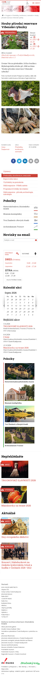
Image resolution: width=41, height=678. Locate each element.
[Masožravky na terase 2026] (19, 494)
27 (8, 299)
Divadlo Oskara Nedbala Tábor (10, 629)
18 (12, 309)
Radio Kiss (4, 601)
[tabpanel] (20, 270)
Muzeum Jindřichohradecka (9, 645)
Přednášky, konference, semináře (22, 15)
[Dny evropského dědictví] (19, 526)
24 (8, 312)
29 (16, 299)
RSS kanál (32, 667)
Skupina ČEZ (5, 589)
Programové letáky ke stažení (15, 189)
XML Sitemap (23, 667)
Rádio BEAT (4, 596)
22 (29, 309)
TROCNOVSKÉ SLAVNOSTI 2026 (18, 326)
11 (12, 306)
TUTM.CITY (4, 617)
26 (16, 312)
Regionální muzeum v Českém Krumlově (13, 654)
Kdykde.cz (4, 610)
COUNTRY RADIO (6, 599)
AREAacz (4, 605)
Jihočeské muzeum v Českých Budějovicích (14, 643)
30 (20, 299)
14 (24, 306)
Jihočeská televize (6, 594)
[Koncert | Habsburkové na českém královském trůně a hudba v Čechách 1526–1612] (19, 551)
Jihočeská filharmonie (8, 636)
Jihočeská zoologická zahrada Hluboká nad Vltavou (16, 640)
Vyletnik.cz (4, 612)
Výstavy (7, 171)
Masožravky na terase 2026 (16, 347)
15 (29, 306)
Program (8, 15)
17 (8, 309)
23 (33, 309)
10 (8, 306)
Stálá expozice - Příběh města (15, 185)
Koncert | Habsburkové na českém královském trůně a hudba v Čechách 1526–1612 (17, 565)
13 (20, 306)
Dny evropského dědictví (15, 537)
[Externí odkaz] (7, 661)
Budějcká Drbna (6, 603)
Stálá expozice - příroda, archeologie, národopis (18, 193)
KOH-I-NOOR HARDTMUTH (9, 587)
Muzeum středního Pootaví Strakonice (13, 647)
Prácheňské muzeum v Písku (10, 652)
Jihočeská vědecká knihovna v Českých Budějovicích (17, 638)
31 (24, 299)
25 (12, 312)
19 (16, 309)
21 (24, 309)
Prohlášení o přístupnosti (8, 667)
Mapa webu (4, 669)
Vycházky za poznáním (13, 182)
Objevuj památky (6, 608)
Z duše (6, 337)
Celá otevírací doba (13, 280)
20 (20, 309)
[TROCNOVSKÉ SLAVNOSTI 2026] (19, 469)
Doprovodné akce (10, 179)
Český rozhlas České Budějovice (11, 592)
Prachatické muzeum (7, 649)
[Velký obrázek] (14, 40)
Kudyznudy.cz (5, 614)
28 (12, 299)
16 (33, 306)
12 (16, 306)
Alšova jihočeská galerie (8, 627)
